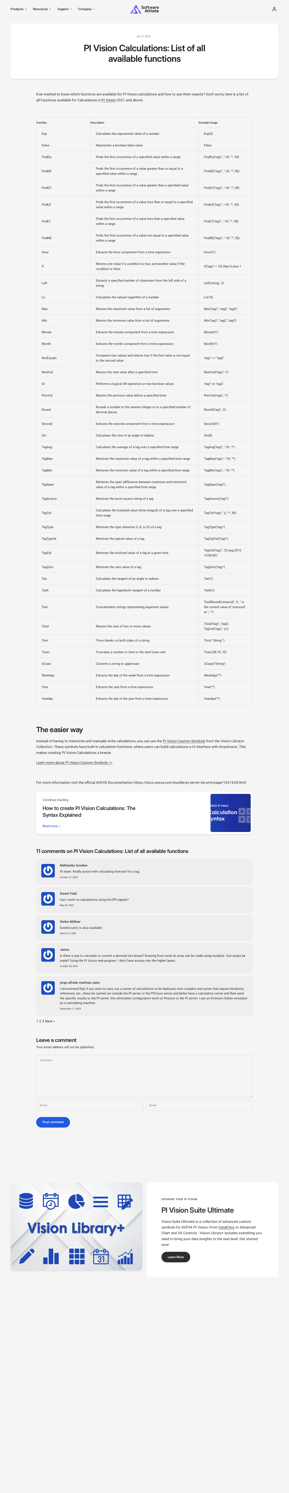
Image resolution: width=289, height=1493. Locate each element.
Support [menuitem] (63, 9)
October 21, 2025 (69, 877)
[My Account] (274, 9)
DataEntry (226, 1227)
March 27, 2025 (68, 933)
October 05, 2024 (69, 966)
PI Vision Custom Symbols (184, 741)
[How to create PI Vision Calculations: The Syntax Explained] (231, 813)
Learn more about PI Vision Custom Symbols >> (74, 762)
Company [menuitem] (84, 9)
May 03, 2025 (67, 905)
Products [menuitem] (17, 9)
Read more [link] (50, 826)
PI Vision (109, 100)
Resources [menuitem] (40, 9)
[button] (175, 1257)
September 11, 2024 (70, 1009)
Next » (50, 1021)
